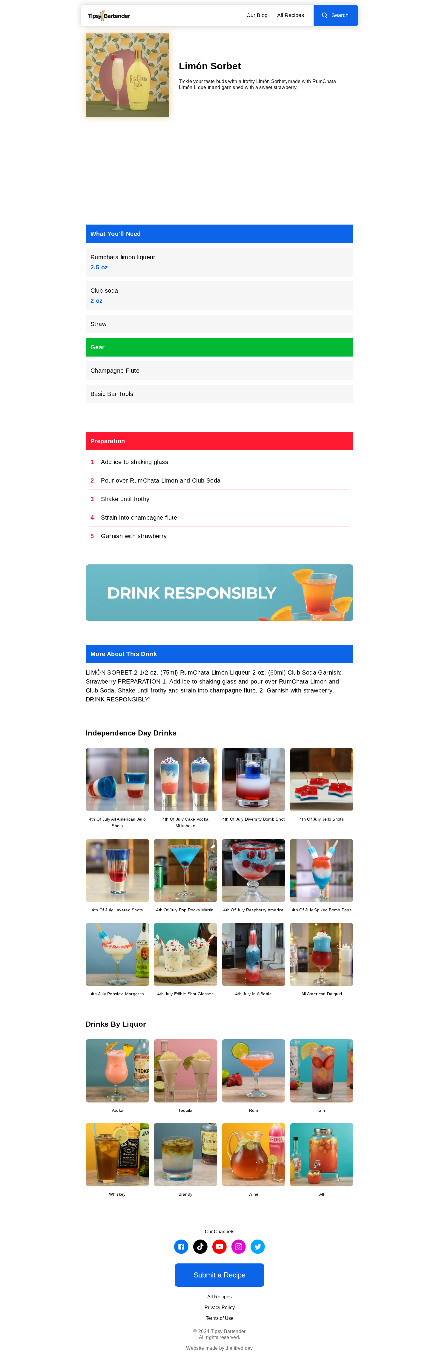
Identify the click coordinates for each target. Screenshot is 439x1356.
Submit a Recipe (219, 1275)
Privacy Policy (220, 1307)
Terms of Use (220, 1318)
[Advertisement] (219, 173)
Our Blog (257, 15)
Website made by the (219, 1348)
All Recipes (290, 15)
